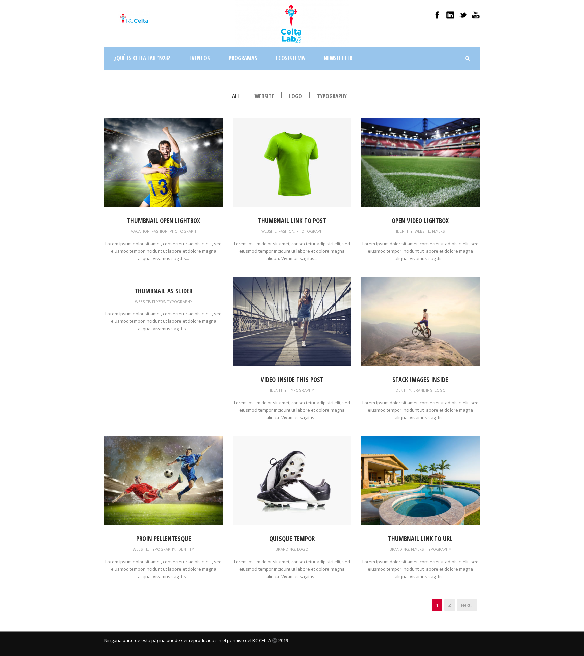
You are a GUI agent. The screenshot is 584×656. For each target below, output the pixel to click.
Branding (423, 390)
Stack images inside (420, 379)
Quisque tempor (292, 538)
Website (264, 96)
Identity (404, 231)
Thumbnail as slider (163, 291)
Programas (243, 58)
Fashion (160, 231)
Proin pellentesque (163, 538)
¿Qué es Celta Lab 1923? (142, 58)
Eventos (199, 58)
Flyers (438, 231)
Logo (295, 96)
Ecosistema (290, 58)
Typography (332, 96)
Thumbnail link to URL (420, 538)
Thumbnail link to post (292, 220)
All (236, 96)
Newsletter (338, 58)
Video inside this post (292, 379)
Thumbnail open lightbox (163, 220)
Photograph (183, 231)
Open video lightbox (420, 220)
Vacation (140, 231)
